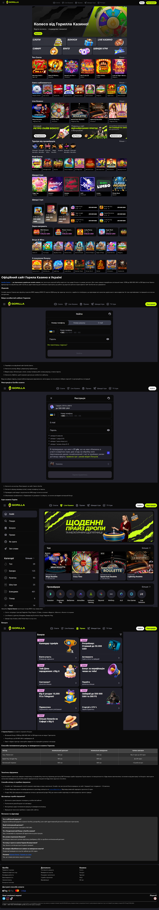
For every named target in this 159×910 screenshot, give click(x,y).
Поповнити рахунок (47, 870)
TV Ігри (102, 3)
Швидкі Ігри (91, 3)
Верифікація (45, 880)
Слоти (58, 3)
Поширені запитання (48, 875)
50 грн (82, 880)
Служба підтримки (47, 877)
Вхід (142, 3)
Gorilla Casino (5, 282)
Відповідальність (7, 877)
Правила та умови (8, 870)
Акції (81, 877)
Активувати (39, 33)
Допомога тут (78, 136)
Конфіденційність (8, 875)
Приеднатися (116, 136)
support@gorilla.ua (55, 789)
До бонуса (39, 136)
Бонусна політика (8, 882)
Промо (80, 3)
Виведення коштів (47, 872)
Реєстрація (151, 3)
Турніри (82, 875)
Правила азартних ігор (9, 872)
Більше (121, 57)
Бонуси (82, 872)
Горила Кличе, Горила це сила (20, 854)
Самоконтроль (7, 880)
